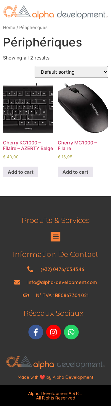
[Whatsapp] (71, 332)
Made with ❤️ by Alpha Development (55, 377)
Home (9, 27)
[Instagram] (53, 332)
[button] (55, 236)
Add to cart (20, 172)
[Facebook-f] (35, 332)
